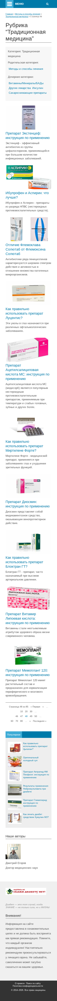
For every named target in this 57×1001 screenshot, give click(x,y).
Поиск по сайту (33, 983)
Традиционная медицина (17, 16)
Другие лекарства (20, 88)
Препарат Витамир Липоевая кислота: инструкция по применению (28, 618)
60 (12, 721)
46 (17, 716)
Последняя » (39, 721)
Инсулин (37, 88)
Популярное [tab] (13, 734)
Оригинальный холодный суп (30, 759)
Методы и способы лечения (27, 14)
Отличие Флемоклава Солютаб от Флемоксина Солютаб (25, 249)
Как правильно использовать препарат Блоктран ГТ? (24, 562)
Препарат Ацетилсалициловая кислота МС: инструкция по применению (27, 372)
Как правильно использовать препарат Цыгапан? (35, 746)
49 (31, 716)
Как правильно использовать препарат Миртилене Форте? (24, 446)
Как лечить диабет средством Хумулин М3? (36, 815)
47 (21, 716)
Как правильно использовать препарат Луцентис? (24, 313)
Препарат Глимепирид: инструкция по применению (35, 803)
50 (36, 716)
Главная (9, 14)
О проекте (20, 983)
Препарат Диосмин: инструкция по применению (28, 504)
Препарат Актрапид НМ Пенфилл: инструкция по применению (36, 774)
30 (31, 711)
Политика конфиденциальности (28, 986)
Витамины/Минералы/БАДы (26, 83)
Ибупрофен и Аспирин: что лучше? (27, 195)
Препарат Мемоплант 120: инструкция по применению (28, 672)
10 (21, 711)
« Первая (35, 706)
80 (21, 721)
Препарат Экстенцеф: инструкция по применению (28, 135)
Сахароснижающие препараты (28, 92)
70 (17, 721)
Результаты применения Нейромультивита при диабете (35, 789)
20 (26, 711)
